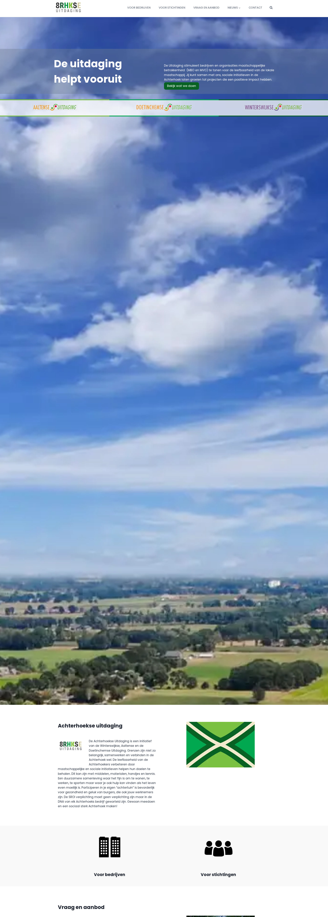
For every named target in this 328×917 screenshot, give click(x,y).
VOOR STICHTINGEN (172, 8)
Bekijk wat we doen (181, 86)
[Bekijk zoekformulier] (271, 8)
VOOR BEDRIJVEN (139, 8)
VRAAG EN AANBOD (206, 8)
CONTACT (255, 8)
